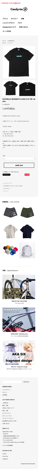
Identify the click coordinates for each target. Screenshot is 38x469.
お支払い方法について (8, 408)
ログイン (4, 392)
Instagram (5, 459)
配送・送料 (5, 405)
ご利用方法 (5, 403)
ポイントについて (7, 416)
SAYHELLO (11, 40)
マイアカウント (6, 389)
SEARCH (26, 382)
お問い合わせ (5, 423)
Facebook (5, 456)
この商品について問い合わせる (10, 172)
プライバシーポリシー (8, 418)
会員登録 (4, 395)
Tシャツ (10, 43)
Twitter (4, 453)
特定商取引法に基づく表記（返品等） (14, 186)
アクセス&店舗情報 (7, 445)
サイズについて (8, 183)
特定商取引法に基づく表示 (9, 421)
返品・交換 (5, 410)
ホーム (4, 40)
